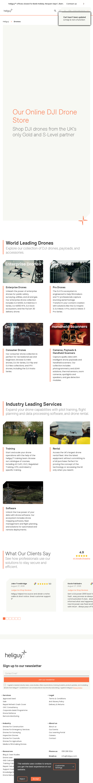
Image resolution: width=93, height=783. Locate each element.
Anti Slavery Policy (56, 701)
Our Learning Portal (57, 732)
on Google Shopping (81, 558)
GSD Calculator (9, 760)
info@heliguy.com (69, 756)
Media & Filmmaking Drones (14, 744)
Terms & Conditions (57, 698)
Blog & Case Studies (11, 754)
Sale (4, 701)
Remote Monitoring (11, 716)
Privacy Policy (77, 688)
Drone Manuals (9, 775)
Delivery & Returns (56, 704)
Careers (52, 735)
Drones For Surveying (12, 732)
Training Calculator (11, 763)
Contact (52, 738)
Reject (22, 779)
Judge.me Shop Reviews (21, 590)
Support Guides (9, 769)
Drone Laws (7, 757)
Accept (36, 779)
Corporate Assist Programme (15, 710)
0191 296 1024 (67, 751)
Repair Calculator (10, 766)
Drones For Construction (13, 726)
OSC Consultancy (10, 707)
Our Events (53, 729)
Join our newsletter (47, 679)
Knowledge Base (10, 772)
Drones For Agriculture (12, 741)
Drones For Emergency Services (16, 729)
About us (52, 726)
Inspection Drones (10, 735)
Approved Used (9, 698)
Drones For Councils (11, 738)
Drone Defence (9, 713)
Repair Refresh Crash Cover (14, 704)
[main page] (8, 10)
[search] (55, 10)
